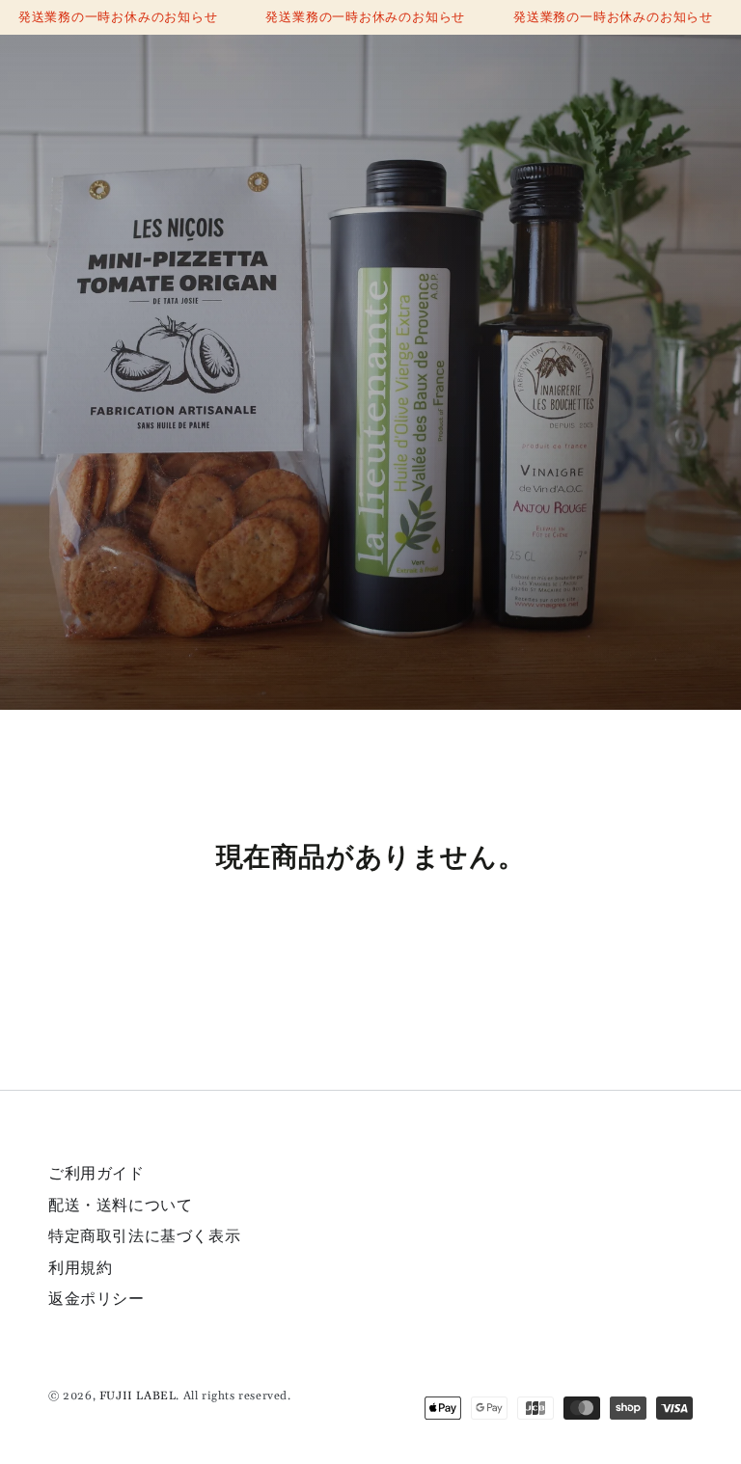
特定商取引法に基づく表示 (144, 1236)
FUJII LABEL (138, 1396)
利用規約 (80, 1268)
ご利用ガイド (96, 1173)
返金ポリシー (96, 1299)
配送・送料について (120, 1205)
